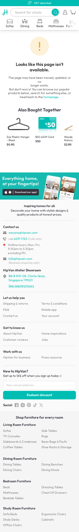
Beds (6, 487)
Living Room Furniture (19, 425)
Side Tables (49, 431)
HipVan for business (16, 357)
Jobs (44, 340)
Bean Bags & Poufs (54, 442)
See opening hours (21, 286)
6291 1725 (18, 239)
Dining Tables (12, 464)
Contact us (10, 316)
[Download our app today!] (39, 186)
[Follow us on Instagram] (22, 405)
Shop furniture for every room (39, 417)
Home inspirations (53, 333)
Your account (50, 316)
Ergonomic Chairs (53, 514)
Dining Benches (52, 464)
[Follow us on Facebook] (16, 405)
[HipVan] (5, 12)
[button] (55, 12)
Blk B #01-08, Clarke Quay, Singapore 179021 (27, 278)
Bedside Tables (13, 498)
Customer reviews (15, 340)
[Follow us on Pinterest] (29, 405)
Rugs (44, 436)
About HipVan (12, 333)
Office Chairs (12, 525)
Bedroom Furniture (17, 481)
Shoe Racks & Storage (56, 447)
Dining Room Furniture (19, 459)
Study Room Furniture (19, 508)
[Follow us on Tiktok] (35, 405)
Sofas (7, 431)
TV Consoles (11, 436)
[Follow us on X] (41, 405)
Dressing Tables (52, 487)
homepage (50, 97)
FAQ (6, 310)
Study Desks (11, 519)
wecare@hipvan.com (23, 233)
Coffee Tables (13, 447)
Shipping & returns (15, 304)
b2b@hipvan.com (20, 259)
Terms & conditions (54, 304)
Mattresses (10, 493)
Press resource (51, 357)
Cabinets (47, 519)
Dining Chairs (12, 470)
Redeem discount (39, 395)
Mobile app (49, 310)
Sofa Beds (10, 514)
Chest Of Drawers (54, 493)
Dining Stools (50, 470)
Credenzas (20, 442)
